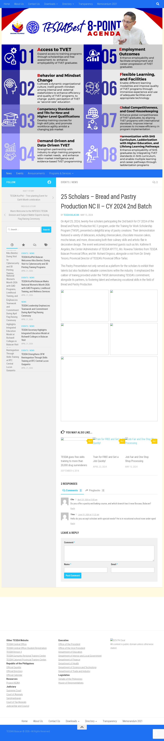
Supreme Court (13, 690)
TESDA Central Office (16, 644)
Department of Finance (69, 659)
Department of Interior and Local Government (80, 655)
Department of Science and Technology (77, 667)
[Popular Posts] (23, 245)
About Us (19, 3)
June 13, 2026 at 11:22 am (88, 514)
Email (114, 564)
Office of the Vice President (71, 648)
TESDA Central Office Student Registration (26, 648)
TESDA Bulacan (71, 215)
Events (19, 173)
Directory (67, 3)
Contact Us (34, 3)
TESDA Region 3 (14, 651)
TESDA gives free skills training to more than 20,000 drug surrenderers (74, 461)
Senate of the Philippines (70, 678)
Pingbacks (96, 490)
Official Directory (14, 671)
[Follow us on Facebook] (49, 182)
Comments (73, 490)
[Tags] (45, 245)
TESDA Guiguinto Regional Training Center (26, 655)
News (9, 173)
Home (7, 3)
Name (67, 564)
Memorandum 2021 (107, 3)
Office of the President (69, 644)
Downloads (49, 3)
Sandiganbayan (13, 698)
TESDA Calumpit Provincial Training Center (26, 659)
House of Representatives (70, 682)
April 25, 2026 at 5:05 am (87, 499)
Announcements (36, 173)
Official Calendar (14, 675)
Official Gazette (13, 667)
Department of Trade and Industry (74, 671)
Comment (69, 542)
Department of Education (70, 651)
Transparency (85, 3)
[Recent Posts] (12, 245)
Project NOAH (13, 682)
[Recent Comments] (34, 245)
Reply (72, 508)
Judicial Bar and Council (17, 706)
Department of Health (68, 663)
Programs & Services (60, 173)
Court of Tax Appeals (16, 702)
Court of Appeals (14, 694)
